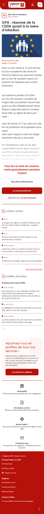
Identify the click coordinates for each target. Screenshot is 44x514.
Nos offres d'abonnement (22, 182)
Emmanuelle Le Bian (12, 60)
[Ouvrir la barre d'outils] (39, 509)
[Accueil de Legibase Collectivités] (16, 5)
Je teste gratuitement (22, 191)
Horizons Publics (8, 497)
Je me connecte (29, 197)
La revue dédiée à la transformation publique (17, 501)
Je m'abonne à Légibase (22, 372)
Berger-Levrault (10, 473)
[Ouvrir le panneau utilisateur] (32, 4)
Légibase (5, 478)
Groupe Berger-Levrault (11, 460)
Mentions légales (8, 492)
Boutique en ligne (8, 468)
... (4, 327)
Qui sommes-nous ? (9, 482)
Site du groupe (7, 464)
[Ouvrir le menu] (4, 4)
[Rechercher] (40, 4)
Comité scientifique (9, 487)
